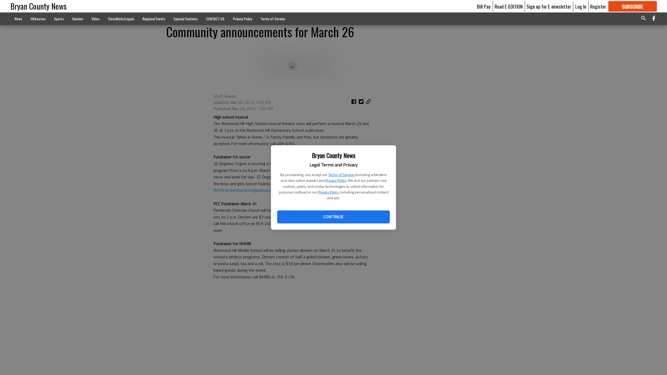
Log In (580, 6)
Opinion (77, 18)
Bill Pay (484, 6)
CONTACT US (215, 18)
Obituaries (38, 18)
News (18, 18)
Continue (333, 217)
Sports (59, 18)
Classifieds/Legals (121, 18)
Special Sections (186, 18)
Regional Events (154, 18)
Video (95, 18)
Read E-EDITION (509, 6)
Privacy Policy (335, 180)
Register (598, 6)
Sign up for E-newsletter (549, 6)
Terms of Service (341, 174)
